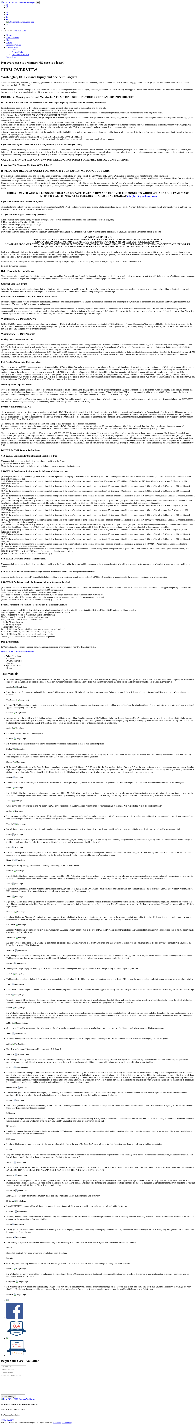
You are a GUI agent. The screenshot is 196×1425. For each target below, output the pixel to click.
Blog (8, 40)
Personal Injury (18, 52)
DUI (14, 50)
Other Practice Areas (20, 54)
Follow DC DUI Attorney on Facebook (17, 651)
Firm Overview (12, 38)
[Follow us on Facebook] (14, 1317)
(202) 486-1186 (19, 31)
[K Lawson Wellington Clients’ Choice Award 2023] (16, 1355)
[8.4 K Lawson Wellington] (16, 1336)
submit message (8, 1397)
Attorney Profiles (13, 45)
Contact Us (11, 57)
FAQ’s (9, 42)
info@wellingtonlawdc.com (142, 196)
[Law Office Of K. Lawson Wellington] (18, 2)
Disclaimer (66, 1423)
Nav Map (57, 1423)
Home (9, 35)
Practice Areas (12, 47)
